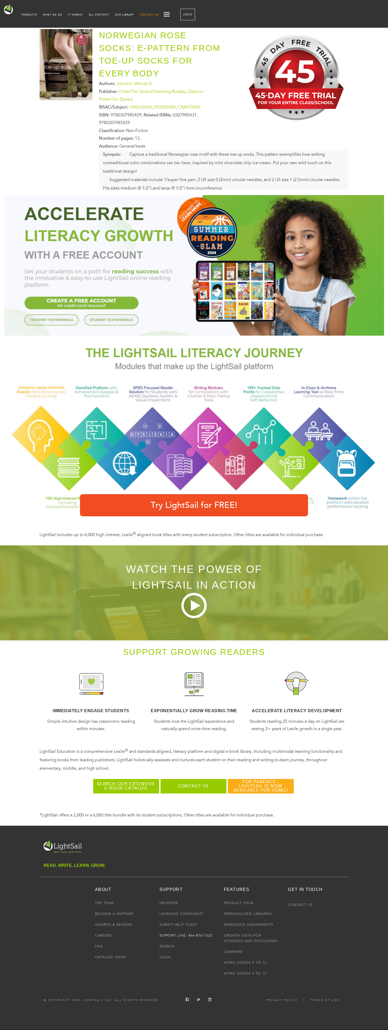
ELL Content (99, 14)
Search (166, 946)
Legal (165, 957)
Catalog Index (110, 957)
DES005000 (165, 107)
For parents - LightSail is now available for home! (260, 786)
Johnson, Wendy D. (134, 83)
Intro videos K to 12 (245, 963)
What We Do (52, 14)
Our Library (124, 14)
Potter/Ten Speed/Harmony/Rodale (152, 91)
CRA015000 (189, 107)
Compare (233, 952)
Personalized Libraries (248, 914)
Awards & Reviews (114, 925)
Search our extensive (126, 786)
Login (187, 14)
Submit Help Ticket (178, 925)
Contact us (193, 786)
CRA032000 (140, 107)
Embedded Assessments (248, 925)
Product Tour (238, 903)
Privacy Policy (282, 1000)
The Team (104, 903)
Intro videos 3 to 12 (245, 973)
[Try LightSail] (297, 124)
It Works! (75, 14)
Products (29, 14)
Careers (103, 935)
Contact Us (149, 14)
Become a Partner (114, 914)
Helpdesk (168, 903)
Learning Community (181, 914)
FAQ (99, 946)
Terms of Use (325, 1000)
